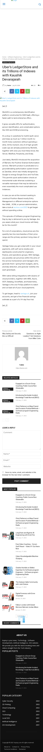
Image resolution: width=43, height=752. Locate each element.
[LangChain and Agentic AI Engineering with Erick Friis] (8, 536)
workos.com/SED (20, 207)
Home (4, 57)
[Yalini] (3, 85)
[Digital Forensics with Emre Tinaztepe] (8, 596)
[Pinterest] (22, 91)
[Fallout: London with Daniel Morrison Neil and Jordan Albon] (8, 608)
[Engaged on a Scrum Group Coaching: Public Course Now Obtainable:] (8, 387)
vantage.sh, (25, 293)
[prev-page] (3, 419)
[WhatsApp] (27, 91)
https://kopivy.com (21, 368)
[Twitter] (17, 91)
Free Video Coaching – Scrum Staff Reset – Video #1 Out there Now (28, 546)
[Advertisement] (21, 31)
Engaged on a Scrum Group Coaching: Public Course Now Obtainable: (26, 386)
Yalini (9, 85)
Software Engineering (14, 57)
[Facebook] (12, 91)
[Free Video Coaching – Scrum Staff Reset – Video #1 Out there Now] (8, 547)
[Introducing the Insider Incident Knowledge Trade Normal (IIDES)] (8, 398)
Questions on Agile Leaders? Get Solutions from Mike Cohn (32, 336)
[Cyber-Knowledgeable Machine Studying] (8, 559)
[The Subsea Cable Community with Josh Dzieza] (8, 585)
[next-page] (7, 419)
